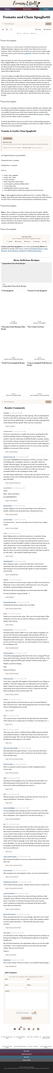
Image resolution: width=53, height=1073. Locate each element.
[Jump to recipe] (11, 29)
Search (48, 24)
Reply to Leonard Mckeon (11, 500)
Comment (7, 991)
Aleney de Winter (7, 506)
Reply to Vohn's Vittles (11, 955)
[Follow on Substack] (19, 1029)
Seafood (22, 251)
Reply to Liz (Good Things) (12, 528)
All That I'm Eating (8, 764)
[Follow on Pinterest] (28, 1029)
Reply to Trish (9, 724)
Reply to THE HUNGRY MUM (12, 574)
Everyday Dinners (36, 249)
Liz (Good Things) (7, 519)
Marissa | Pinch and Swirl (9, 914)
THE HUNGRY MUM (8, 561)
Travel (46, 9)
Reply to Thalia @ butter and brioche (14, 888)
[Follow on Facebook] (38, 1029)
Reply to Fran (9, 851)
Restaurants (27, 9)
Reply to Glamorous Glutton (12, 694)
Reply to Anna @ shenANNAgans (13, 819)
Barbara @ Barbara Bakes (9, 602)
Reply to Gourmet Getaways (12, 673)
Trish (4, 715)
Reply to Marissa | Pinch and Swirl (13, 927)
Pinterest (28, 241)
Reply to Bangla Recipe (11, 966)
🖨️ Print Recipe (7, 138)
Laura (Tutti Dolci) (8, 870)
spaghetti (28, 53)
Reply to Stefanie (10, 710)
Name (6, 979)
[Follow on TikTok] (33, 1029)
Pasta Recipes (13, 251)
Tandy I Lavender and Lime (10, 856)
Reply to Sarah (9, 789)
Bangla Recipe (7, 960)
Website (29, 985)
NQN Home (26, 1060)
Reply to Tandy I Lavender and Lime (14, 865)
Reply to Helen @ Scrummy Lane (13, 483)
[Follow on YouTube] (14, 1029)
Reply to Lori (9, 743)
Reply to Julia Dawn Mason (12, 452)
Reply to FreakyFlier (10, 426)
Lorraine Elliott (30, 1067)
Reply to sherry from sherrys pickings (14, 759)
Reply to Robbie (9, 625)
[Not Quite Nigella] (26, 4)
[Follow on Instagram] (24, 1029)
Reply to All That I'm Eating (12, 773)
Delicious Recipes (35, 251)
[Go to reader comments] (7, 29)
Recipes (7, 9)
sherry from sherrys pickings (10, 748)
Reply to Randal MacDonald (12, 648)
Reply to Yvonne (9, 556)
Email (45, 241)
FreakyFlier (6, 413)
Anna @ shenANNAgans (9, 808)
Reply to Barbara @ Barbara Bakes (13, 608)
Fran (4, 824)
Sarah (4, 778)
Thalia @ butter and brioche (10, 882)
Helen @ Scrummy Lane (9, 457)
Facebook (19, 241)
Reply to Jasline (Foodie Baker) (13, 909)
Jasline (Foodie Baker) (9, 893)
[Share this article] (3, 29)
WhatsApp (37, 241)
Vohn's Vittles (6, 933)
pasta (41, 114)
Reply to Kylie (9, 803)
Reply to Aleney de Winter (12, 514)
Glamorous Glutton (8, 678)
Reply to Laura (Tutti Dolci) (12, 877)
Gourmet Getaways (8, 653)
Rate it (6, 985)
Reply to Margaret (10, 597)
